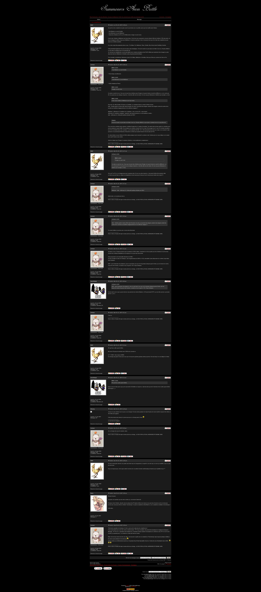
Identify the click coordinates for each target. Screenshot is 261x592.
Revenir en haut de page (96, 60)
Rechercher (95, 16)
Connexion (161, 16)
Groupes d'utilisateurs (113, 16)
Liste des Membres (102, 16)
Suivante (169, 563)
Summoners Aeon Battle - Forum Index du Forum (103, 565)
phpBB (127, 585)
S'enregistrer (168, 16)
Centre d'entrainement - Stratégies (127, 565)
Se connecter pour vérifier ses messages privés (133, 16)
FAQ (91, 16)
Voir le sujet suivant (94, 562)
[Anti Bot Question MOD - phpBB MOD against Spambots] (130, 589)
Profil (120, 16)
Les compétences (96, 22)
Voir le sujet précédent (95, 563)
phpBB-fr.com (133, 586)
